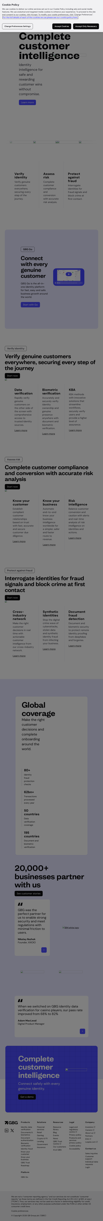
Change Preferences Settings (17, 26)
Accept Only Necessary (86, 26)
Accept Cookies (62, 26)
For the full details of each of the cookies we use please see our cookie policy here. (40, 17)
